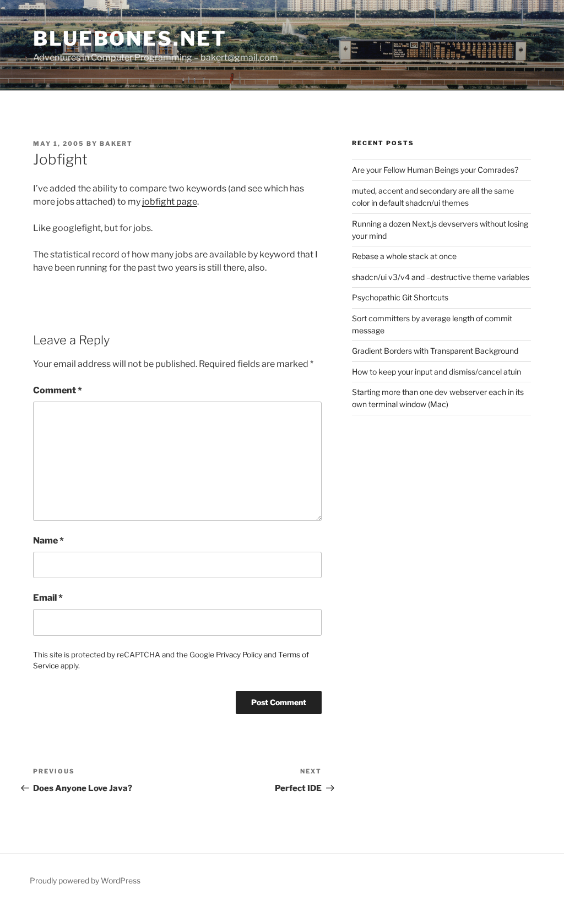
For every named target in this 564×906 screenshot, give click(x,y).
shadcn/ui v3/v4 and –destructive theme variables (440, 277)
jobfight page (169, 201)
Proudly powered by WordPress (85, 880)
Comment (57, 390)
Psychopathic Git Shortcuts (400, 297)
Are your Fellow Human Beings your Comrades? (435, 169)
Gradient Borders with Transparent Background (435, 350)
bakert (116, 143)
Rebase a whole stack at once (404, 256)
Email (48, 597)
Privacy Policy (239, 654)
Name (48, 540)
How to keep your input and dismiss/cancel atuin (436, 371)
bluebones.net (129, 38)
